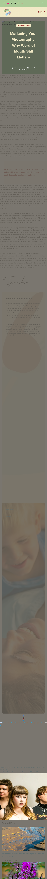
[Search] (42, 3)
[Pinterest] (22, 3)
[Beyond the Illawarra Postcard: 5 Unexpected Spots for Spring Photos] (23, 839)
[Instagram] (8, 3)
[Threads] (15, 3)
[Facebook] (4, 3)
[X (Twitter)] (11, 3)
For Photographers (23, 25)
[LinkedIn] (18, 3)
